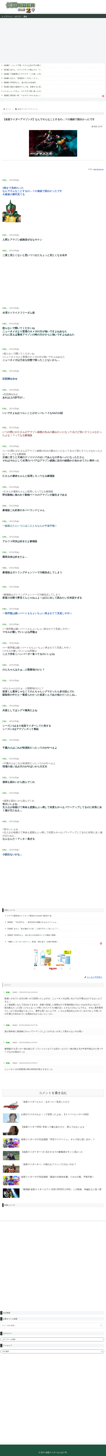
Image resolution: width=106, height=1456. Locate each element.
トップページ (7, 16)
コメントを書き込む (53, 1093)
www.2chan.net (98, 169)
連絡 (25, 16)
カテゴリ (18, 16)
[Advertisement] (53, 40)
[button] (101, 1325)
